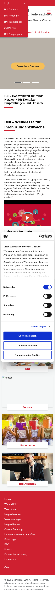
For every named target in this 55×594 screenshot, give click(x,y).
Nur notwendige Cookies (27, 355)
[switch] (47, 296)
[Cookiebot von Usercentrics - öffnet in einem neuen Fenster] (39, 236)
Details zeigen (38, 326)
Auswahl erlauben (27, 345)
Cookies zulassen (27, 335)
